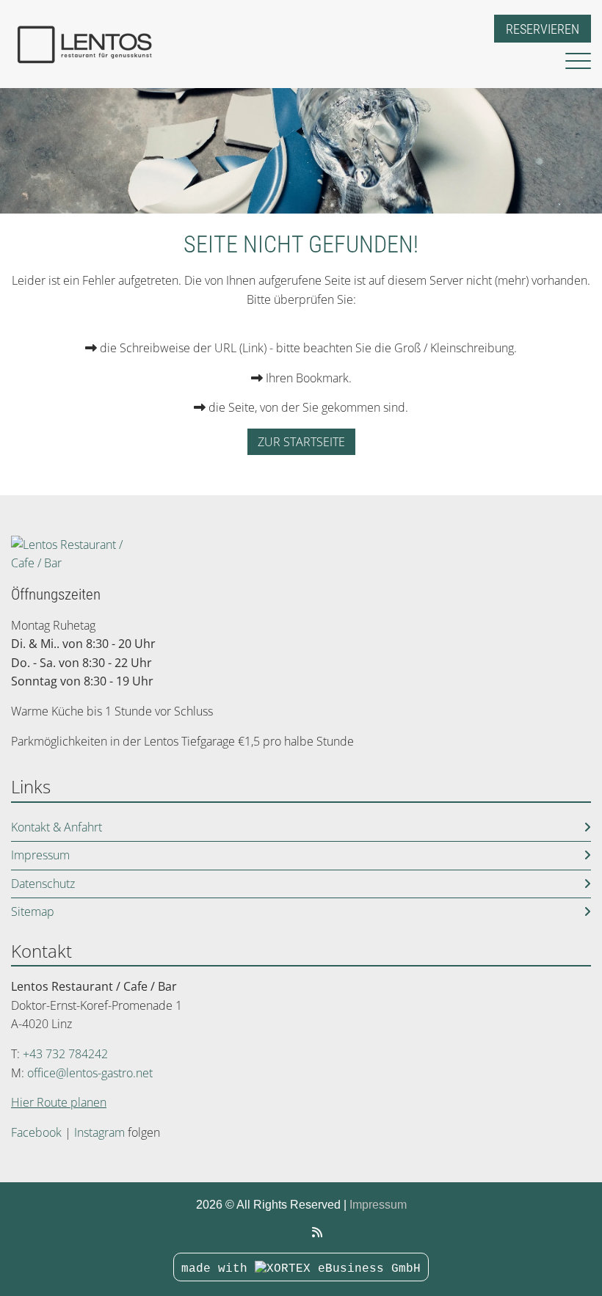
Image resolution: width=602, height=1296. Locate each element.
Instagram (99, 1132)
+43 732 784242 (65, 1054)
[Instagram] (300, 1232)
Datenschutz (43, 883)
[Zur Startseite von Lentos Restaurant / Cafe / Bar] (232, 44)
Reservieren (542, 29)
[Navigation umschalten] (578, 62)
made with (218, 1268)
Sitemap (32, 911)
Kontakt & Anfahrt (56, 827)
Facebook (36, 1132)
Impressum (40, 855)
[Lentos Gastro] (317, 1232)
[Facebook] (284, 1232)
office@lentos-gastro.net (90, 1073)
